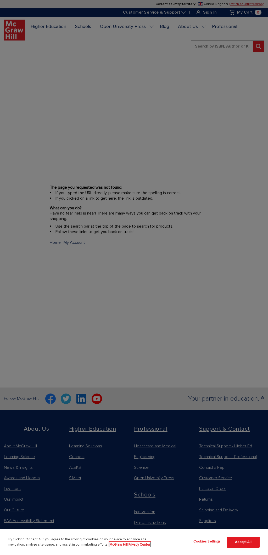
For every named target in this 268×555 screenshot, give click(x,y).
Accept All (243, 542)
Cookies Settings (207, 541)
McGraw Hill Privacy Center (130, 544)
